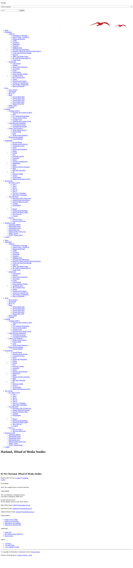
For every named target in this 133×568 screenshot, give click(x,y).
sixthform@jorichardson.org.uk (22, 508)
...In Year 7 (8, 543)
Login (30, 555)
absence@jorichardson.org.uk (25, 512)
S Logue (17, 478)
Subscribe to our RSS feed (13, 525)
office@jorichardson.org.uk (21, 505)
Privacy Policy (35, 552)
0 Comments (24, 478)
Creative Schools (22, 555)
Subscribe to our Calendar (13, 523)
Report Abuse (9, 536)
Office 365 (8, 532)
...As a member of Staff (12, 547)
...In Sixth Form (9, 545)
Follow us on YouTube (12, 521)
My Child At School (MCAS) (14, 534)
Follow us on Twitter (11, 519)
